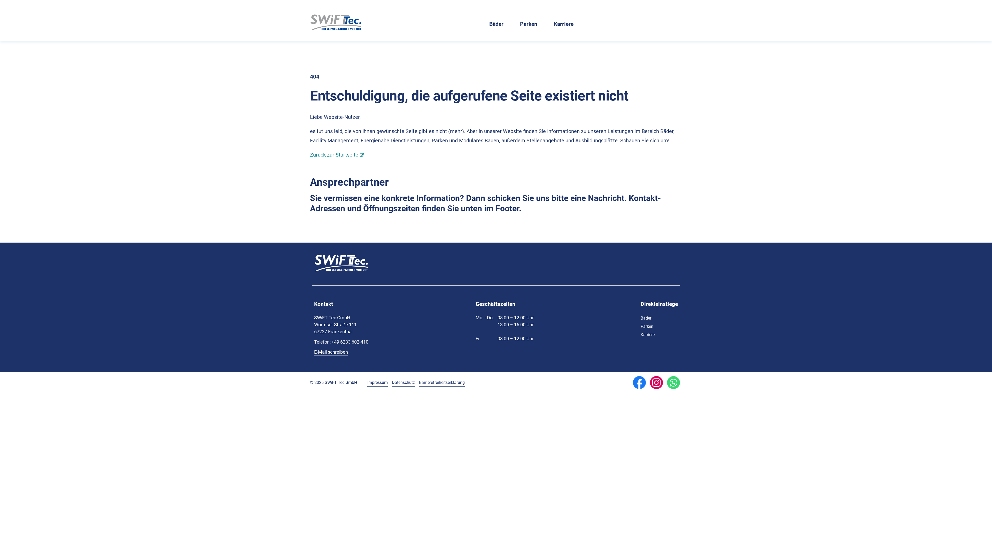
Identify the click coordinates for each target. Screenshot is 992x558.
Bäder (496, 24)
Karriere (564, 24)
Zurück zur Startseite (334, 155)
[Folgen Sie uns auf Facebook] (639, 382)
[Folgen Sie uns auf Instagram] (656, 382)
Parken (528, 24)
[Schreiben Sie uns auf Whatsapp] (673, 382)
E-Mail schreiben (331, 352)
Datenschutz (403, 382)
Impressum (377, 382)
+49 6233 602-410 (341, 342)
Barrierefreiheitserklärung (442, 382)
